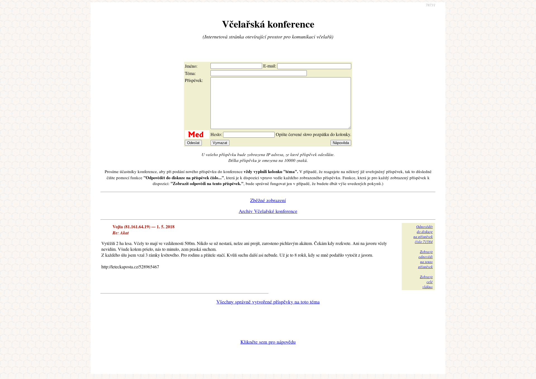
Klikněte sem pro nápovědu (268, 341)
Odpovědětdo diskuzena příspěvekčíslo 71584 (423, 234)
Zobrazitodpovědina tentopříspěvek (425, 259)
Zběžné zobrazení (268, 200)
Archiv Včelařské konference (268, 211)
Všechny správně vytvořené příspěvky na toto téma (268, 301)
